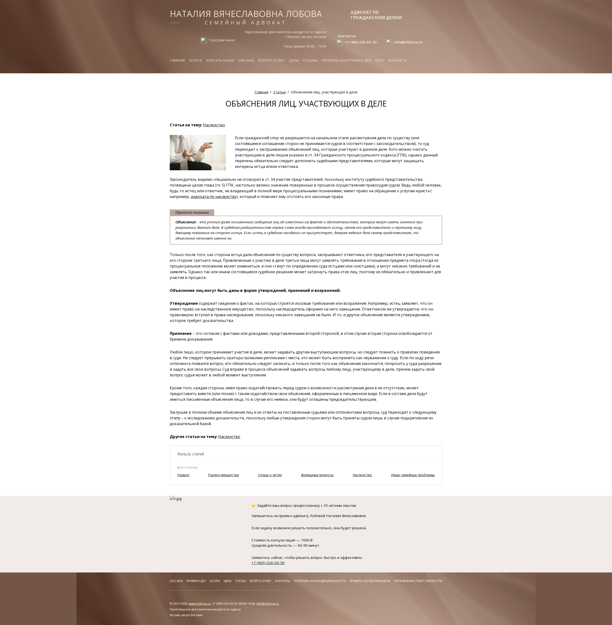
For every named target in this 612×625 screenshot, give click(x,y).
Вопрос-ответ (271, 60)
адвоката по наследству (213, 196)
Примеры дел (196, 581)
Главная (177, 60)
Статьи (240, 581)
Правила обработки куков (370, 581)
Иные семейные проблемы (413, 475)
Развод (183, 475)
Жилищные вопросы (317, 475)
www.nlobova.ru (200, 604)
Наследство (214, 125)
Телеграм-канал (222, 40)
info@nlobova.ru (267, 604)
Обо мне (246, 60)
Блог (379, 60)
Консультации (220, 60)
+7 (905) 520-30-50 (267, 562)
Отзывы (310, 60)
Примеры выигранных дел (346, 60)
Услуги (195, 60)
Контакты (397, 60)
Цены (294, 60)
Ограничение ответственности (418, 581)
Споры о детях (270, 475)
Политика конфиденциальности (320, 581)
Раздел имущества (223, 475)
